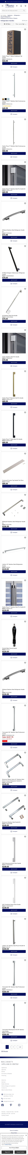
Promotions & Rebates (7, 1073)
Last (20, 1047)
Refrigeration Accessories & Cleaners (9, 18)
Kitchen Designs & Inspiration (8, 1086)
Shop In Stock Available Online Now (15, 1)
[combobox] (20, 24)
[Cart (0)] (25, 6)
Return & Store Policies (7, 1090)
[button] (2, 6)
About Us (4, 1080)
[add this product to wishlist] (25, 29)
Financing (4, 1075)
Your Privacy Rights (14, 1147)
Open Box (4, 1069)
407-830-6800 (7, 1098)
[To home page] (9, 6)
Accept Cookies (20, 1152)
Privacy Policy (14, 1132)
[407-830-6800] (21, 6)
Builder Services (5, 1084)
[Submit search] (24, 10)
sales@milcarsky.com (8, 1101)
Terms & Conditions (14, 1130)
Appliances (10, 15)
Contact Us (4, 1088)
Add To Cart (14, 63)
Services (3, 1082)
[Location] (17, 6)
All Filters (8, 24)
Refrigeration (17, 15)
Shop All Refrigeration (5, 16)
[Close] (26, 1135)
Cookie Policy (8, 1144)
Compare (15, 67)
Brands (3, 1071)
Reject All (7, 1152)
